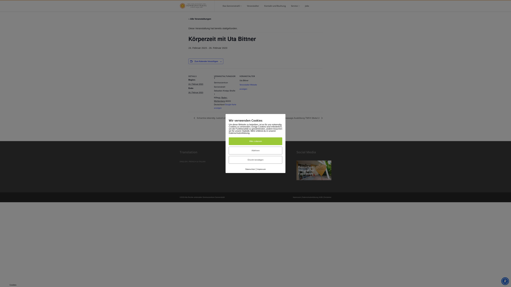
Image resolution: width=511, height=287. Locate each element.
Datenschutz (250, 169)
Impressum (261, 169)
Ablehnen (256, 150)
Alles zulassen (255, 141)
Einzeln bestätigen (255, 160)
